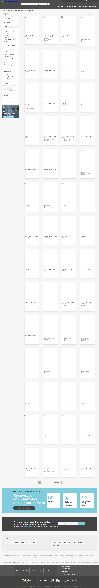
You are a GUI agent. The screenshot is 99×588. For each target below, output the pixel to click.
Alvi (6, 35)
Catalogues (69, 6)
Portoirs (28, 542)
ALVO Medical (8, 37)
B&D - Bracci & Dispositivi (11, 45)
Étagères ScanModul (57, 542)
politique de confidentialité (29, 526)
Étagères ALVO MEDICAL (79, 542)
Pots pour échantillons (19, 542)
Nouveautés (7, 18)
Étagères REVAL (56, 545)
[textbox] (34, 4)
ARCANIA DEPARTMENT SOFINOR (11, 39)
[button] (11, 22)
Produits (60, 6)
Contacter (50, 18)
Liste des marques (66, 566)
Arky (6, 41)
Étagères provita (67, 542)
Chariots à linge (9, 542)
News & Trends (82, 6)
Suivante (55, 483)
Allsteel (7, 33)
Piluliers (34, 542)
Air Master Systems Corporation (11, 32)
